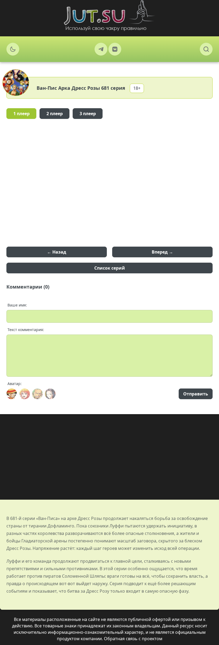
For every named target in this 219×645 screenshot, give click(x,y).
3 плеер (88, 113)
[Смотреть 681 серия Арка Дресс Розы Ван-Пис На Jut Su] (109, 15)
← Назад (56, 252)
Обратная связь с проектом (133, 639)
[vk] (114, 49)
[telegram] (101, 49)
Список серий (109, 268)
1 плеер (21, 113)
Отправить (195, 394)
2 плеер (54, 113)
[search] (206, 49)
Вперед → (162, 252)
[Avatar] (11, 393)
